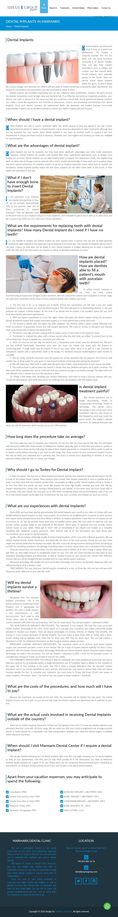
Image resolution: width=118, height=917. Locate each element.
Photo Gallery (93, 8)
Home (43, 8)
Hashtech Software (63, 912)
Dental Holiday (78, 8)
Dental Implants (21, 27)
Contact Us (106, 8)
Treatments (65, 8)
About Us (53, 8)
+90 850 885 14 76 (86, 862)
